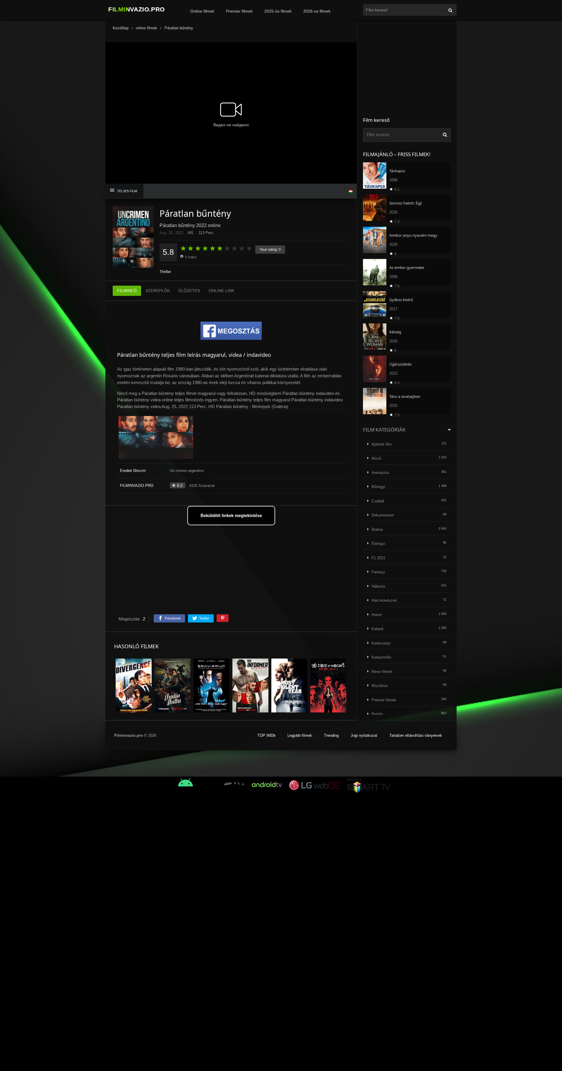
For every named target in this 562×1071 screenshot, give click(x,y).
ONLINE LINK (221, 290)
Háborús (378, 586)
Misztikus (379, 685)
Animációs (380, 472)
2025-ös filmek (278, 11)
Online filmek (202, 11)
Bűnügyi (378, 487)
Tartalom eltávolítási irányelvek (415, 735)
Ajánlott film (381, 444)
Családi (377, 501)
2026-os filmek (316, 11)
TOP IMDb (266, 735)
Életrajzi (378, 543)
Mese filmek (381, 671)
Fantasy (378, 572)
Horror (376, 615)
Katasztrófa (381, 657)
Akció (376, 458)
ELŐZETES (189, 290)
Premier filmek (239, 11)
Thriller (165, 272)
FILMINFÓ (127, 290)
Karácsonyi (380, 643)
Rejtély (377, 714)
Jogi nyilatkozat (364, 735)
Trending (331, 735)
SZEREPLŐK (157, 290)
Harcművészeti (384, 600)
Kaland (377, 629)
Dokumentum (382, 515)
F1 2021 (378, 558)
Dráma (377, 529)
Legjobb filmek (299, 735)
